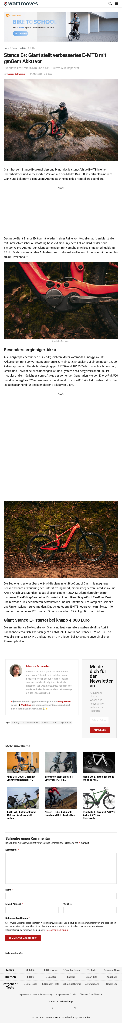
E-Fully (15, 723)
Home (6, 48)
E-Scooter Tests (50, 984)
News (14, 48)
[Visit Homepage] (21, 4)
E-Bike (32, 48)
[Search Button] (110, 3)
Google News (64, 701)
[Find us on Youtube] (69, 1008)
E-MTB (45, 723)
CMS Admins (84, 1017)
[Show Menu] (116, 3)
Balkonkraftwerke (72, 984)
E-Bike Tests (30, 984)
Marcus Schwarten (16, 74)
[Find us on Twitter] (52, 1008)
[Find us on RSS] (75, 1008)
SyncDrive (66, 723)
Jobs (74, 994)
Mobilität (23, 48)
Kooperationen (62, 994)
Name (9, 889)
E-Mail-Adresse (14, 903)
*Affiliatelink (96, 994)
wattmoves (52, 1017)
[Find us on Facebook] (47, 1008)
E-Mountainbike (30, 723)
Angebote (112, 977)
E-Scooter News (71, 970)
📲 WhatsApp (24, 705)
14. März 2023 (36, 74)
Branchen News (112, 970)
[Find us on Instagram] (58, 1008)
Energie (71, 977)
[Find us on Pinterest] (64, 1008)
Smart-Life (91, 977)
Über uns (84, 994)
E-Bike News (51, 970)
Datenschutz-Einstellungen (61, 1001)
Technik (91, 970)
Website (67, 904)
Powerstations (91, 984)
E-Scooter (51, 977)
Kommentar (12, 849)
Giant (54, 723)
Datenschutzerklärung (17, 918)
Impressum (24, 994)
